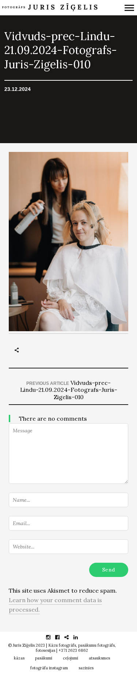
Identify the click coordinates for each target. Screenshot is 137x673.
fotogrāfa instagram (49, 667)
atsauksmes (99, 658)
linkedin (79, 637)
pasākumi (43, 658)
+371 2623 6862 (73, 650)
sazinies (86, 667)
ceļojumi (70, 658)
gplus (70, 637)
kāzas (19, 658)
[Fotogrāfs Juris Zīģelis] (49, 7)
